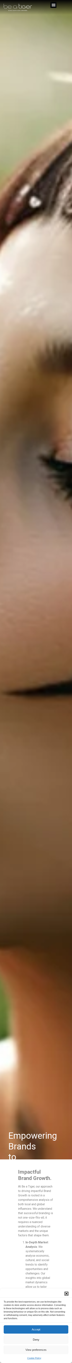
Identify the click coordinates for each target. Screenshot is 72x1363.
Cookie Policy (34, 1358)
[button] (66, 1294)
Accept (36, 1329)
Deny (36, 1339)
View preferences (36, 1349)
